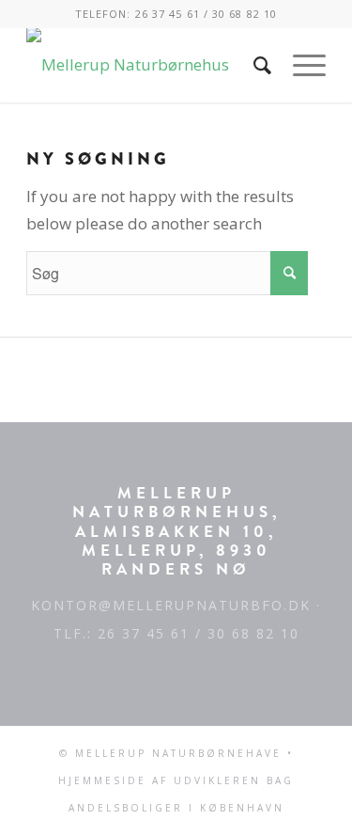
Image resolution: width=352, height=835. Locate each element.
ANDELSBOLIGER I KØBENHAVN (176, 807)
